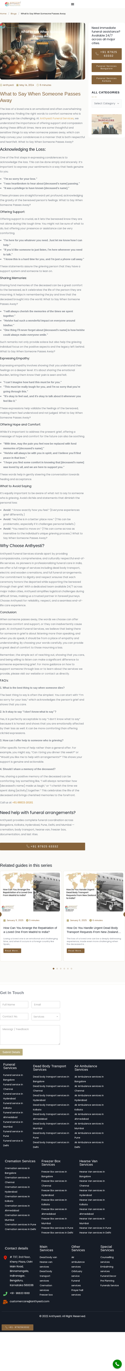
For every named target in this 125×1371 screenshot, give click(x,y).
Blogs (14, 13)
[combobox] (46, 1016)
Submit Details (11, 1052)
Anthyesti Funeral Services (57, 118)
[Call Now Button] (117, 1364)
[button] (53, 968)
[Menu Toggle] (72, 4)
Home (3, 13)
